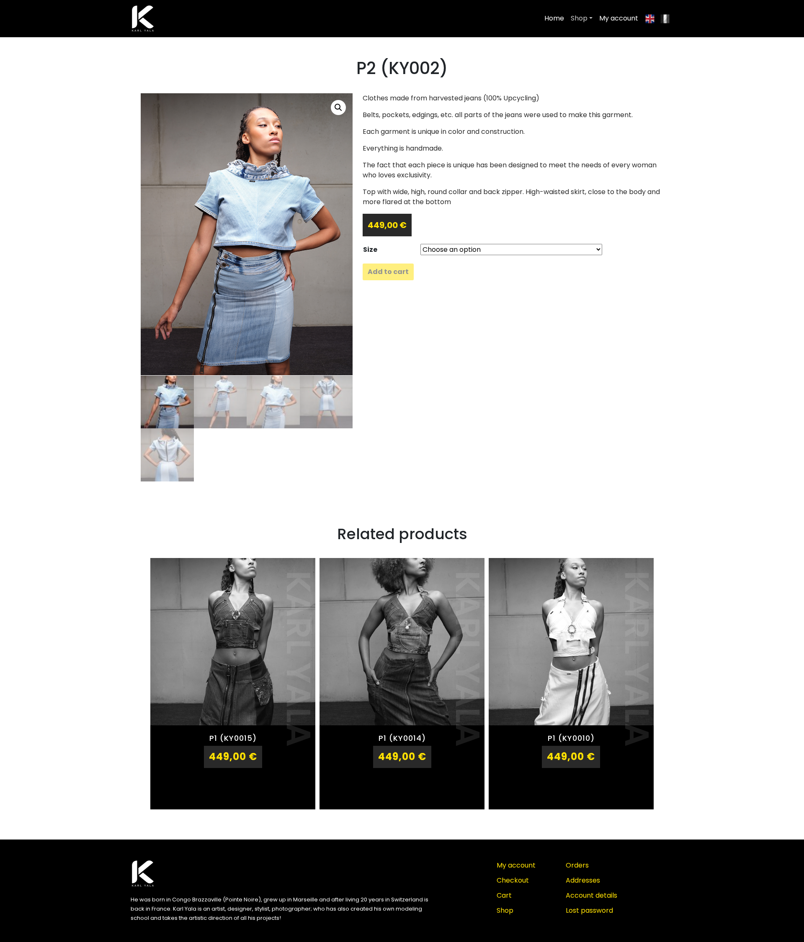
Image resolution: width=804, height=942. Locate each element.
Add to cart (388, 271)
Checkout (513, 880)
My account (618, 18)
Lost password (589, 910)
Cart (504, 895)
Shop (579, 18)
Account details (591, 895)
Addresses (583, 880)
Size (370, 249)
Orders (577, 865)
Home (554, 18)
